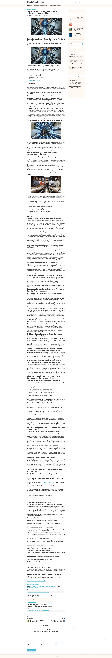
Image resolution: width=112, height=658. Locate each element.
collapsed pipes (37, 80)
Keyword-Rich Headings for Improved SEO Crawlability (78, 29)
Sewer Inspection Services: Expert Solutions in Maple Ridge (43, 586)
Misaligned (31, 80)
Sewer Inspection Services (32, 9)
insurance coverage (47, 482)
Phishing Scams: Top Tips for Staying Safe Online (76, 57)
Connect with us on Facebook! (36, 581)
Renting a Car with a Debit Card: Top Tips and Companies (75, 87)
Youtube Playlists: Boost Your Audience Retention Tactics (76, 64)
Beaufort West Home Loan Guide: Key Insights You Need (76, 61)
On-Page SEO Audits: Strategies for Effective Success (75, 68)
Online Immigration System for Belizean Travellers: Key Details (75, 83)
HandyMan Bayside (35, 2)
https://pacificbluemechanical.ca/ (33, 584)
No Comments (44, 15)
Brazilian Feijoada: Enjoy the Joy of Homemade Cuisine (78, 18)
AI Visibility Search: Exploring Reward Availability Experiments (78, 34)
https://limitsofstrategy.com (32, 587)
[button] (82, 43)
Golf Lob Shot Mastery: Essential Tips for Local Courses (76, 71)
